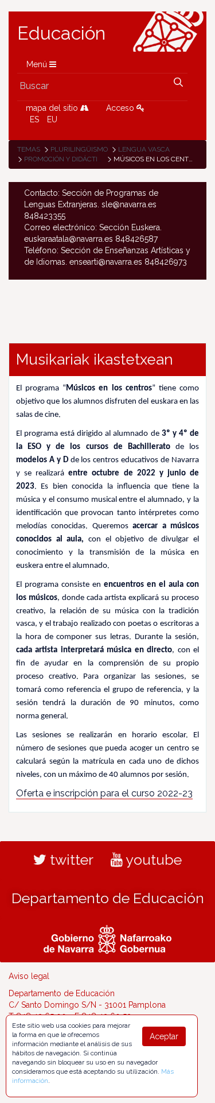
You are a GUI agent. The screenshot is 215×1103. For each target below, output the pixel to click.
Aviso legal (29, 976)
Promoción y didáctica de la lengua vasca (102, 159)
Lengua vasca (144, 149)
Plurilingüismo (79, 149)
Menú (37, 64)
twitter (69, 859)
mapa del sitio (53, 108)
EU (52, 119)
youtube (152, 859)
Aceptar (164, 1036)
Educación (61, 33)
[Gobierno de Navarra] (107, 937)
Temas (28, 149)
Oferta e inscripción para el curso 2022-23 (104, 793)
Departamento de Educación (107, 898)
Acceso (121, 108)
